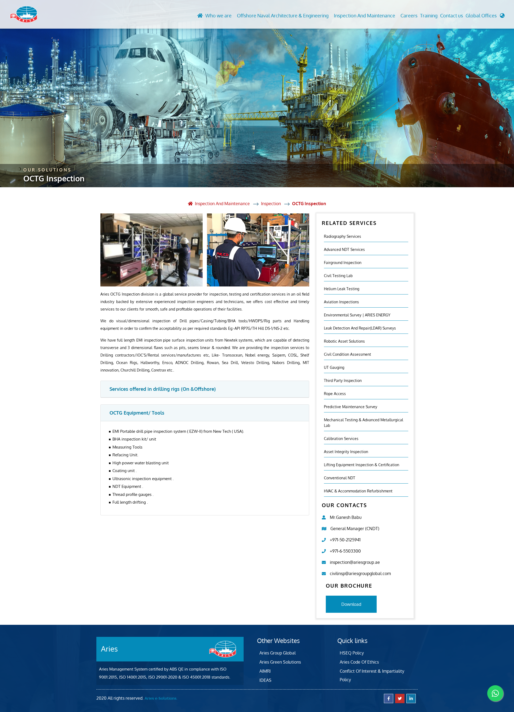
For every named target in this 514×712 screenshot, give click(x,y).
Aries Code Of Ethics (359, 662)
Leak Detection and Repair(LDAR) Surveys (360, 328)
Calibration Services (341, 438)
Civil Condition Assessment (347, 354)
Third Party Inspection (343, 380)
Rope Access (335, 393)
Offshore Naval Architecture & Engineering (282, 15)
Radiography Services (342, 236)
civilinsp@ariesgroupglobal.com (360, 573)
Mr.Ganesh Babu (346, 517)
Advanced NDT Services (344, 249)
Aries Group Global (277, 653)
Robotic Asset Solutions (344, 341)
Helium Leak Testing (341, 288)
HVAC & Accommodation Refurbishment (358, 491)
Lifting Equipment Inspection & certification (361, 464)
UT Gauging (334, 367)
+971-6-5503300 (345, 551)
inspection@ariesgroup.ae (355, 562)
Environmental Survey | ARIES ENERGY (357, 315)
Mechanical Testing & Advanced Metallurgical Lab (363, 423)
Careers (408, 15)
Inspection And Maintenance (364, 15)
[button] (485, 17)
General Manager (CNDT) (354, 528)
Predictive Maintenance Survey (350, 406)
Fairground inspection (342, 262)
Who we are (218, 15)
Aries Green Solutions (280, 662)
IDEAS (265, 680)
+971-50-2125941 (345, 539)
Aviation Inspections (341, 302)
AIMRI (265, 671)
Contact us (451, 15)
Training (428, 15)
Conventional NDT (339, 478)
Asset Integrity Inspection (346, 451)
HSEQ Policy (352, 653)
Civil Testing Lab (338, 275)
